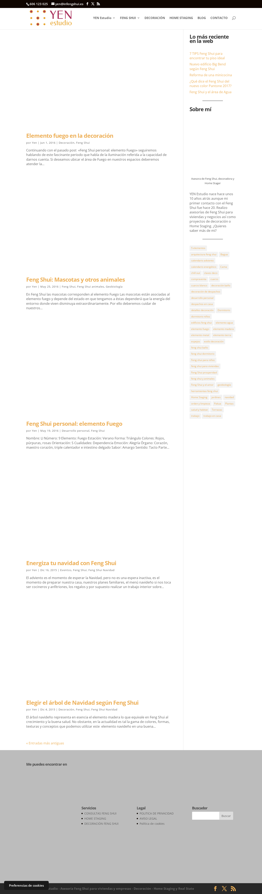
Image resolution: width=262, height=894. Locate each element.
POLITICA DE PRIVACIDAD (157, 813)
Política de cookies (152, 824)
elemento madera (223, 329)
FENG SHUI (128, 18)
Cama (223, 267)
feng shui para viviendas (205, 366)
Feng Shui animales (90, 286)
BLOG (202, 18)
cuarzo (214, 279)
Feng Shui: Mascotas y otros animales (75, 279)
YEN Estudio (102, 18)
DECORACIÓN (155, 18)
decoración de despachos (205, 291)
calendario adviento (202, 260)
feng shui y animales (203, 378)
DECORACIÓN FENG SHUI (101, 824)
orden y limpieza (200, 403)
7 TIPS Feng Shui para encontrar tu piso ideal (207, 55)
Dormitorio (224, 310)
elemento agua (224, 322)
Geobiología (114, 286)
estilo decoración (214, 341)
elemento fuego (200, 329)
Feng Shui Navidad (101, 570)
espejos (195, 341)
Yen (34, 143)
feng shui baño (199, 347)
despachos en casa (202, 304)
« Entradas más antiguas (45, 743)
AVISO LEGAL (148, 818)
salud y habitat (199, 409)
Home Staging (199, 397)
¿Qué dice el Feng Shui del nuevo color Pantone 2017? (211, 83)
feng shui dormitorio (202, 353)
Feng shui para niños (203, 360)
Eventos (65, 570)
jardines (216, 397)
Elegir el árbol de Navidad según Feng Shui (82, 702)
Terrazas (217, 409)
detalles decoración (202, 310)
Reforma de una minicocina (211, 75)
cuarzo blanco (199, 285)
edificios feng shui (201, 322)
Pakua (217, 403)
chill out (195, 273)
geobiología (224, 385)
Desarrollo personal (75, 430)
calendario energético (203, 267)
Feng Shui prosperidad (204, 372)
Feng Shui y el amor (202, 385)
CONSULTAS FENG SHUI (100, 813)
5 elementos (198, 248)
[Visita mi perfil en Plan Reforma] (46, 780)
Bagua (224, 254)
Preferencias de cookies (26, 885)
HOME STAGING (181, 18)
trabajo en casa (212, 416)
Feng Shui (83, 143)
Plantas (229, 403)
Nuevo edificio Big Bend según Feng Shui (208, 66)
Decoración (67, 143)
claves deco (210, 273)
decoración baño (220, 285)
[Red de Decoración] (48, 870)
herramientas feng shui (204, 391)
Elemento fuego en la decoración (69, 135)
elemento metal (200, 335)
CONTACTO (219, 18)
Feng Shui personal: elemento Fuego (74, 423)
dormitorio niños (200, 316)
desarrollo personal (202, 298)
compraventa (198, 279)
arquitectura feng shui (203, 254)
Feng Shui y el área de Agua (211, 92)
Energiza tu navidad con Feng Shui (71, 563)
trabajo (195, 416)
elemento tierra (222, 335)
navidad (229, 397)
